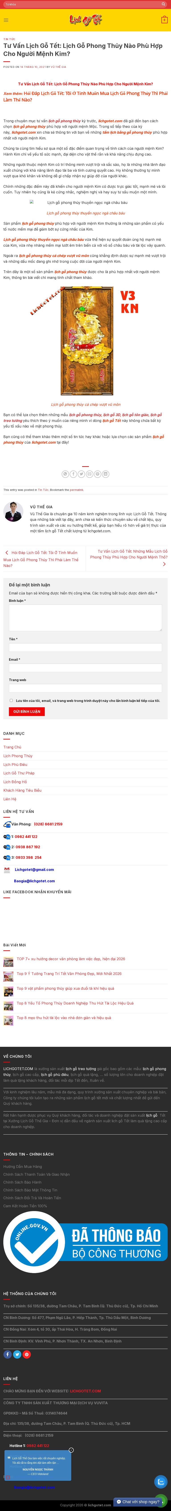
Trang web (17, 680)
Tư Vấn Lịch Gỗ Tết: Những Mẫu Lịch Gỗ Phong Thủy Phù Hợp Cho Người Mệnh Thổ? (129, 554)
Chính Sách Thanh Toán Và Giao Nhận (36, 1174)
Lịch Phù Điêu (15, 764)
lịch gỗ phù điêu (54, 1074)
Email (14, 659)
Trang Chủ (12, 747)
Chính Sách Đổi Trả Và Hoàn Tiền (32, 1198)
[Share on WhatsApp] (65, 474)
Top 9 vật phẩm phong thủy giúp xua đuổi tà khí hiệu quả (65, 988)
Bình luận (17, 601)
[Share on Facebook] (73, 474)
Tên (13, 639)
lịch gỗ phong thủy (64, 121)
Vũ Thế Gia (58, 66)
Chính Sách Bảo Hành (22, 1182)
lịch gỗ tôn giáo (135, 414)
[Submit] (163, 4)
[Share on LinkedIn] (105, 474)
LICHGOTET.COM (85, 1391)
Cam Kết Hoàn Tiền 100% (25, 1206)
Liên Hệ (9, 799)
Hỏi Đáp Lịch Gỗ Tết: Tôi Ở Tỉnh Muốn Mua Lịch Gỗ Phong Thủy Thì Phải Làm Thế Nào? (40, 559)
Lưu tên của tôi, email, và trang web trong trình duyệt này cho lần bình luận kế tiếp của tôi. (88, 701)
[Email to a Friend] (89, 474)
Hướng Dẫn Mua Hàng (22, 1166)
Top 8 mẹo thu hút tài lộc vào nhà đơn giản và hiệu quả (64, 1018)
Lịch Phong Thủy (18, 756)
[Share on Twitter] (81, 474)
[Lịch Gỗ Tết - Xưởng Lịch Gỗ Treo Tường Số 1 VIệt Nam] (85, 20)
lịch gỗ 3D (111, 414)
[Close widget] (71, 1450)
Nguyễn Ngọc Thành (38, 1469)
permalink (76, 490)
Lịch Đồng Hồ (15, 782)
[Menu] (6, 20)
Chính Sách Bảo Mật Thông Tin (30, 1190)
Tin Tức (9, 39)
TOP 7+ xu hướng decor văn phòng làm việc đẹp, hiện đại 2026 (71, 959)
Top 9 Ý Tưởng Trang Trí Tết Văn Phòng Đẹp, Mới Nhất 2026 (69, 974)
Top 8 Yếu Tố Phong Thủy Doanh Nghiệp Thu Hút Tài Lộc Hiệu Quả (75, 1003)
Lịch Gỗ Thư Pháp (19, 773)
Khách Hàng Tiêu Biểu (22, 790)
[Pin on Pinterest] (97, 474)
